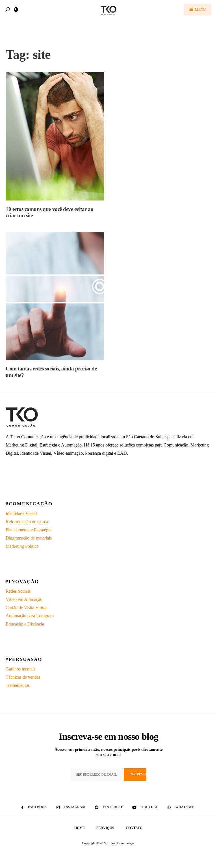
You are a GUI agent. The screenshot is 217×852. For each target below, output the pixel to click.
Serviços (105, 828)
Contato (134, 828)
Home (79, 828)
